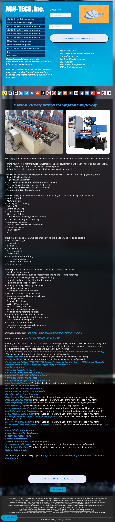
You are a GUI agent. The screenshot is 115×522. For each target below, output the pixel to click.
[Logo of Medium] (15, 93)
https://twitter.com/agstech (56, 505)
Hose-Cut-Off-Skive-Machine (18, 399)
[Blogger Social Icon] (65, 93)
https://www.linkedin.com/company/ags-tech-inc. (90, 505)
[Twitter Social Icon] (87, 93)
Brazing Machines (13, 359)
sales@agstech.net (43, 500)
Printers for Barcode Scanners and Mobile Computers (32, 416)
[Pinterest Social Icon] (104, 93)
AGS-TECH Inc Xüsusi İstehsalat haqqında (20, 23)
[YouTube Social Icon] (98, 93)
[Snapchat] (4, 93)
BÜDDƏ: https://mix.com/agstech (59, 512)
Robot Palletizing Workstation (19, 430)
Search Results (12, 56)
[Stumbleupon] (54, 93)
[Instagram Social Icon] (109, 93)
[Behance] (32, 93)
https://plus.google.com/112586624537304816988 (30, 512)
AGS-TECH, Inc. (25, 9)
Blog (8, 52)
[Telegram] (26, 93)
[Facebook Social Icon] (82, 93)
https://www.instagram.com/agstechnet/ (39, 511)
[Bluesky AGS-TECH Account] (21, 93)
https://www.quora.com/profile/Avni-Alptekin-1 (92, 512)
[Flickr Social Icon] (76, 93)
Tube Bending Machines (16, 447)
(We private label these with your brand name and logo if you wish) (67, 413)
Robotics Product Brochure (18, 435)
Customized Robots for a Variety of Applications (28, 380)
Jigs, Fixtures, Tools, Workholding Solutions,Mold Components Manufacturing (55, 456)
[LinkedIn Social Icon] (60, 93)
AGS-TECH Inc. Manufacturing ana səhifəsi (20, 19)
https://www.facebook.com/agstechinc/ (27, 505)
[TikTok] (43, 93)
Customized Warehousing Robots (21, 377)
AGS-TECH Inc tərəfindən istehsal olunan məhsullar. (23, 26)
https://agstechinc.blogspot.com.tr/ (75, 507)
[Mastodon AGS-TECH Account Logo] (10, 93)
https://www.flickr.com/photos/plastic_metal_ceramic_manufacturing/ (44, 509)
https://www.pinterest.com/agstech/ (45, 507)
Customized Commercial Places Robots (23, 372)
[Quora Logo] (48, 93)
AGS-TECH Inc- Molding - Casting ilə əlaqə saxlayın (23, 48)
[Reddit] (37, 93)
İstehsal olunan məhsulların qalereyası (19, 41)
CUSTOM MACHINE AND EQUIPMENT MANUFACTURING (56, 332)
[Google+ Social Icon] (93, 93)
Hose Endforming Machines (19, 402)
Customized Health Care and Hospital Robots (27, 375)
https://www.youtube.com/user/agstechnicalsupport (78, 511)
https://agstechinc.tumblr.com (84, 509)
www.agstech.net (59, 500)
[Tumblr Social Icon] (71, 93)
